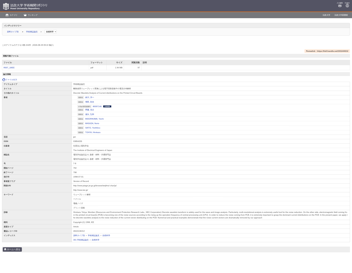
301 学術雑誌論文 (81, 240)
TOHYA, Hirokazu (93, 132)
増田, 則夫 (89, 102)
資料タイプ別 (13, 32)
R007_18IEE (9, 67)
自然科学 (106, 235)
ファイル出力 (11, 79)
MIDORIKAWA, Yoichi (94, 119)
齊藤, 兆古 (89, 110)
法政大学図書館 (341, 15)
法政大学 (326, 15)
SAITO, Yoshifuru (92, 128)
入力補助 (340, 3)
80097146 (97, 106)
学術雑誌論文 (32, 32)
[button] (11, 15)
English (347, 3)
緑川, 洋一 (89, 97)
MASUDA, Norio (92, 123)
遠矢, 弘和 (89, 114)
